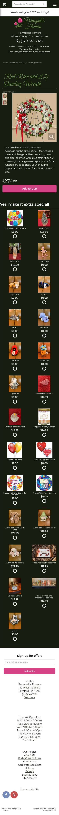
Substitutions (29, 774)
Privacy (29, 771)
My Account (30, 778)
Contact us (29, 761)
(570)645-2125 (31, 41)
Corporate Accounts (29, 764)
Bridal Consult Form (29, 758)
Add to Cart (29, 188)
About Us (29, 755)
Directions (29, 697)
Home (5, 62)
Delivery (29, 768)
